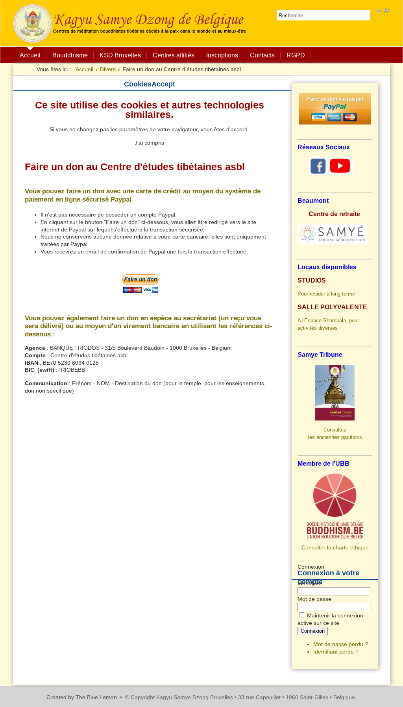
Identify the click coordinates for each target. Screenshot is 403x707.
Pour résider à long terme (326, 294)
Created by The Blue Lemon (81, 697)
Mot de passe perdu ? (340, 644)
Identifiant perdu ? (336, 651)
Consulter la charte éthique (335, 547)
